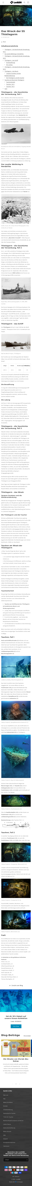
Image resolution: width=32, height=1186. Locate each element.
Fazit (6, 89)
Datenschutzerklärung (9, 1128)
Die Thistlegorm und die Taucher (15, 78)
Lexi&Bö (18, 1179)
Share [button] (4, 42)
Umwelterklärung (8, 1110)
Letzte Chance (7, 1124)
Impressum (6, 1146)
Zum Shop (16, 1026)
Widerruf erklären (8, 1102)
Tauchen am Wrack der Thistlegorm (14, 80)
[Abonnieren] (27, 1160)
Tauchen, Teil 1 (10, 84)
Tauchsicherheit (10, 82)
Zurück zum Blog (17, 985)
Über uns (5, 1095)
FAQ (4, 1099)
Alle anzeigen (27, 1036)
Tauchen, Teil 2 (10, 86)
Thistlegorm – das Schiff (11, 60)
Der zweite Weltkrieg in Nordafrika (14, 54)
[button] (3, 2)
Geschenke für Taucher (9, 1113)
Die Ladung (9, 65)
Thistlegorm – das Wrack (11, 71)
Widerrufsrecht (7, 1131)
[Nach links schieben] (12, 1084)
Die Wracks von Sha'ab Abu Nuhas (15, 1060)
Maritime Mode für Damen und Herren (13, 1120)
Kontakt (5, 1106)
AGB (4, 1135)
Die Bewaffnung (10, 62)
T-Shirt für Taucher (8, 1117)
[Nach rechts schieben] (19, 1084)
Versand (5, 1139)
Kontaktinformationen (9, 1142)
